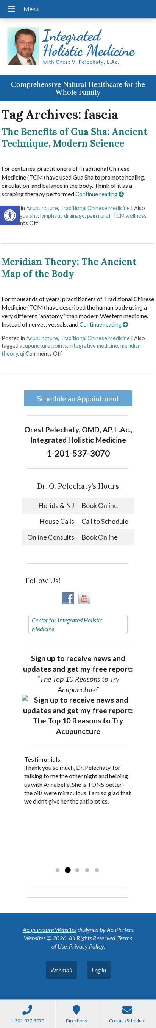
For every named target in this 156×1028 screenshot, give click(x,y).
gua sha (29, 215)
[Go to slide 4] (87, 870)
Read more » (72, 860)
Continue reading (97, 194)
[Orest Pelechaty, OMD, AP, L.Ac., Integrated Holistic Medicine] (78, 47)
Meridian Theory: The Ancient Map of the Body (69, 267)
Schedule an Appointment (78, 398)
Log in (99, 970)
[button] (10, 215)
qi (22, 353)
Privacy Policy (86, 946)
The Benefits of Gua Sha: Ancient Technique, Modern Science (74, 137)
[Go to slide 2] (67, 870)
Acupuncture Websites (49, 929)
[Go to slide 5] (97, 870)
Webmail (61, 970)
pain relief (99, 215)
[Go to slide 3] (77, 870)
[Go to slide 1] (57, 870)
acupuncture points (43, 345)
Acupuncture (42, 208)
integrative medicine (93, 345)
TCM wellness (130, 215)
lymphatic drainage (62, 215)
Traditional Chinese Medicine (95, 208)
